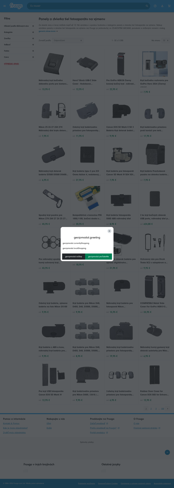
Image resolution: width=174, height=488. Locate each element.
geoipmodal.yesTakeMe (98, 256)
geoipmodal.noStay (73, 256)
